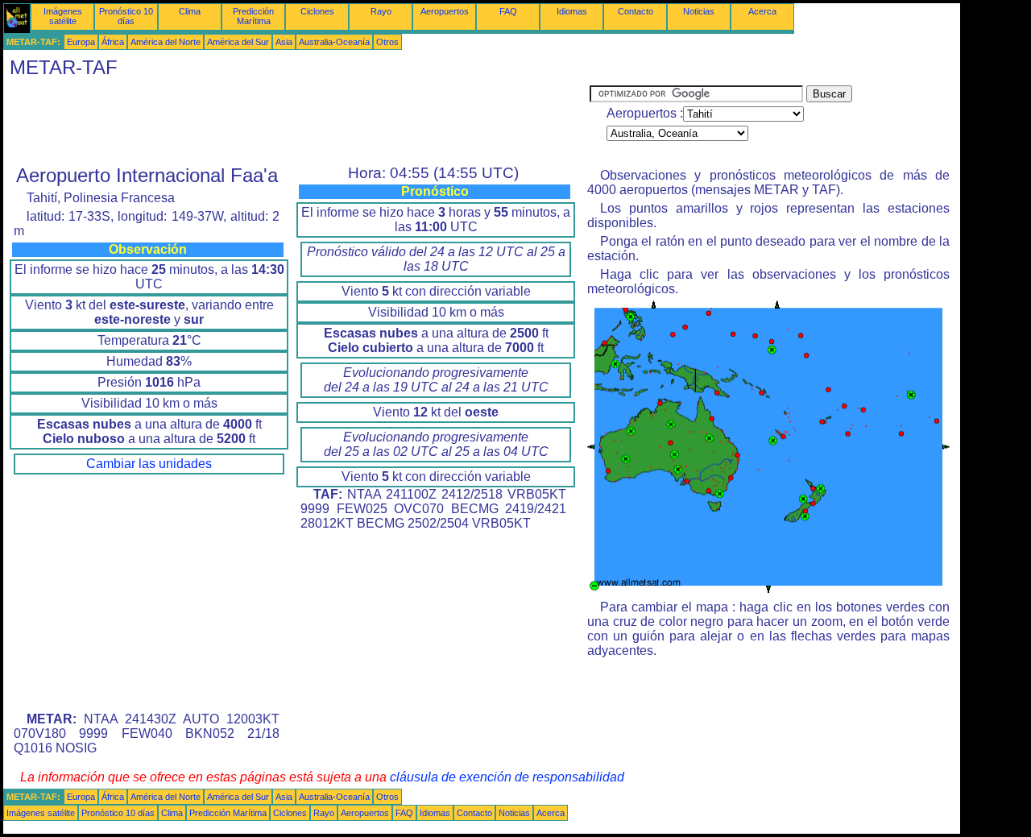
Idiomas (572, 11)
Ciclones (317, 11)
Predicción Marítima (253, 16)
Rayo (381, 11)
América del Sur (238, 42)
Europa (81, 42)
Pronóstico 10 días (126, 16)
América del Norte (165, 42)
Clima (190, 11)
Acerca (762, 11)
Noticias (698, 11)
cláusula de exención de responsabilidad (507, 777)
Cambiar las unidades (149, 463)
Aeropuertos (444, 11)
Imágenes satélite (62, 16)
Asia (283, 42)
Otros (387, 42)
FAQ (508, 11)
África (112, 42)
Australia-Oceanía (334, 42)
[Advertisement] (296, 121)
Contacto (635, 11)
